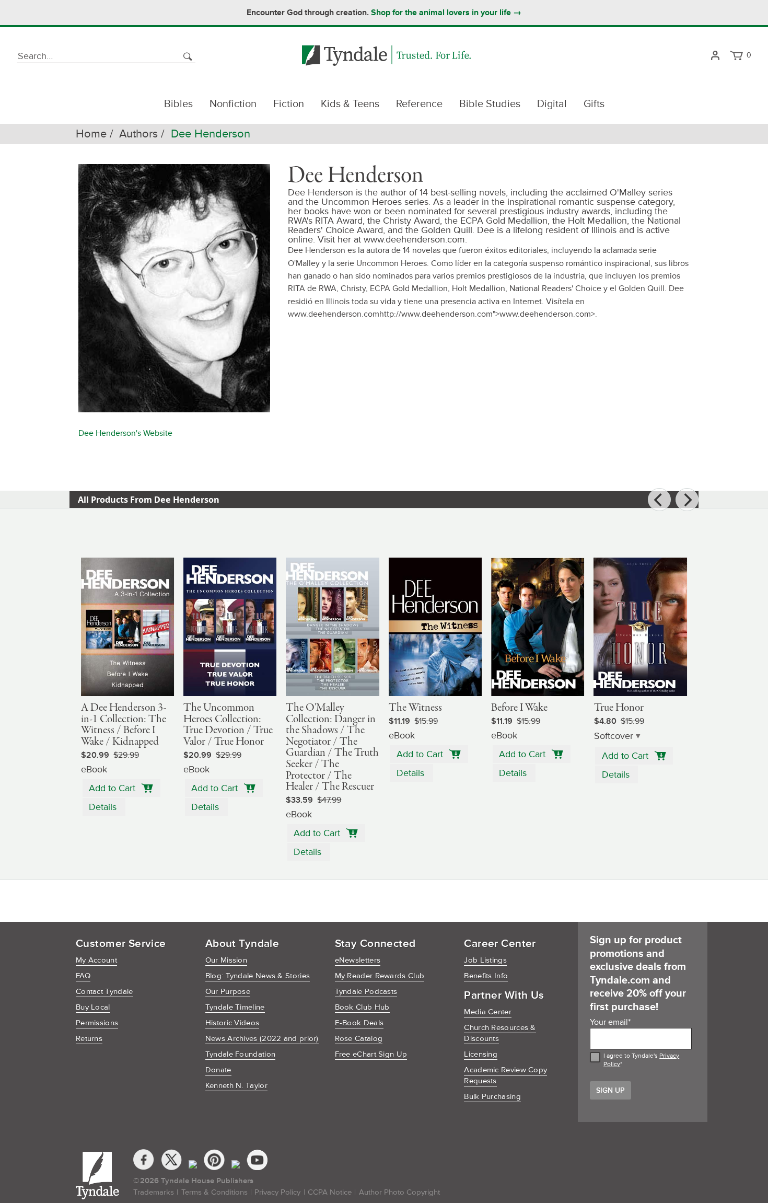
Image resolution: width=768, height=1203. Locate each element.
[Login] (715, 56)
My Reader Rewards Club (380, 976)
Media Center (487, 1012)
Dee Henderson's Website (125, 433)
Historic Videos (232, 1023)
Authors (138, 134)
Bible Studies (489, 104)
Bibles (178, 104)
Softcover (613, 736)
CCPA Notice (330, 1192)
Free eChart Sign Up (371, 1054)
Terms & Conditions (214, 1192)
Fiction (288, 104)
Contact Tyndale (104, 992)
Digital (552, 104)
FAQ (83, 976)
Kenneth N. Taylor (236, 1086)
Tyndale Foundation (240, 1054)
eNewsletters (358, 960)
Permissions (97, 1023)
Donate (218, 1070)
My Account (96, 960)
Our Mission (226, 960)
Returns (89, 1039)
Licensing (480, 1054)
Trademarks (153, 1192)
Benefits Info (486, 976)
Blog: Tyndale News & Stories (257, 976)
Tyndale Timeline (235, 1007)
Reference (419, 104)
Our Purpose (227, 992)
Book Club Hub (362, 1007)
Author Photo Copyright (399, 1192)
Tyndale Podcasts (366, 992)
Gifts (594, 104)
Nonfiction (233, 104)
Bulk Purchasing (492, 1097)
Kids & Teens (350, 104)
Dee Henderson (210, 134)
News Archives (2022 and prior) (262, 1039)
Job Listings (485, 960)
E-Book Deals (359, 1023)
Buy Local (93, 1007)
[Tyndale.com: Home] (386, 56)
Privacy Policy (277, 1192)
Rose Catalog (359, 1039)
